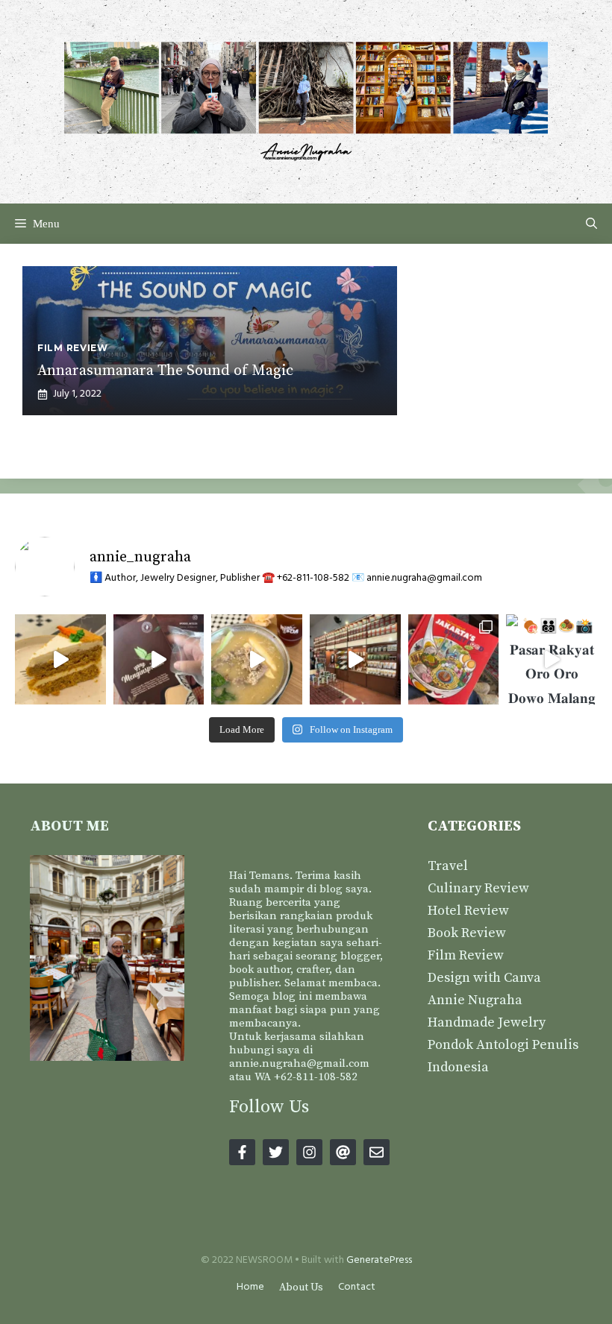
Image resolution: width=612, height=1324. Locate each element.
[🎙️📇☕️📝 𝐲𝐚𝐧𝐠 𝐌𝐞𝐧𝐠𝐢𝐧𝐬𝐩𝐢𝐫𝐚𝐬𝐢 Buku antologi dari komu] (158, 659)
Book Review (467, 933)
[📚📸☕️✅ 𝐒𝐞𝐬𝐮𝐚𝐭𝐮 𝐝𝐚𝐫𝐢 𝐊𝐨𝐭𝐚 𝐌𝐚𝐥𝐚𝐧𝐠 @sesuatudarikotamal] (355, 659)
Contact (356, 1287)
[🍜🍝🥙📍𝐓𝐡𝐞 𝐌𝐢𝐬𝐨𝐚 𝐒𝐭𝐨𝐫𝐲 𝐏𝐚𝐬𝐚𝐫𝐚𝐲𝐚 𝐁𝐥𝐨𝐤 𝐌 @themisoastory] (256, 659)
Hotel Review (468, 910)
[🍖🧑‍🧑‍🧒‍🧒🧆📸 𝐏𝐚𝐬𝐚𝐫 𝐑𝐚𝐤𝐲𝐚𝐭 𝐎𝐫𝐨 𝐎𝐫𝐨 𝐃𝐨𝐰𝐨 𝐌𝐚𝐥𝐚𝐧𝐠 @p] (551, 659)
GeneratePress (379, 1260)
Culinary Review (478, 888)
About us (301, 1287)
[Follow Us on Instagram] (309, 1152)
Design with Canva (484, 977)
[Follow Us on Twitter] (276, 1152)
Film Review (466, 955)
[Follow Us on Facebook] (242, 1152)
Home (250, 1287)
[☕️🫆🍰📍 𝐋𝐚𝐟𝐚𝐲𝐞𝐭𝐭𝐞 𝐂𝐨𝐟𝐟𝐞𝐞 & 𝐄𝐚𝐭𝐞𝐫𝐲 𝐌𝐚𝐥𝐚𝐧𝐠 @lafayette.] (60, 659)
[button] (591, 224)
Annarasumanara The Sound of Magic (165, 371)
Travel (448, 865)
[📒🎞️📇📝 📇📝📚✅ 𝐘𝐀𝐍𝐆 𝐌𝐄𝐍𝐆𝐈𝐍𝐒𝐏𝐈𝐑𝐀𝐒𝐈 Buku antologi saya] (453, 659)
